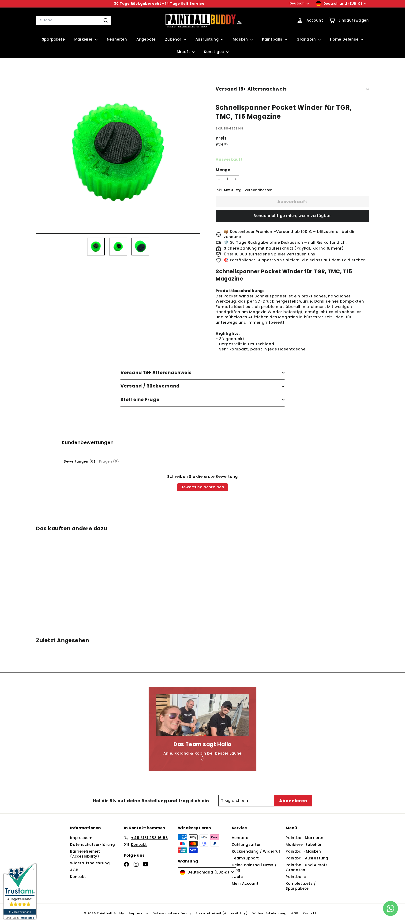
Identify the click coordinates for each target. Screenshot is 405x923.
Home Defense (345, 39)
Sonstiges (214, 51)
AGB (74, 869)
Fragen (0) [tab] (109, 461)
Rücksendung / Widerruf (256, 851)
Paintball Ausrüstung (307, 858)
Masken (241, 39)
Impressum (81, 837)
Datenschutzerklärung (92, 844)
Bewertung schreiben (202, 487)
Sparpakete (53, 39)
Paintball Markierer (304, 837)
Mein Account (245, 883)
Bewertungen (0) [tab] (79, 461)
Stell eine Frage (140, 399)
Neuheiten (117, 39)
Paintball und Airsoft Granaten (306, 867)
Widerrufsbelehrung (90, 863)
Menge (223, 170)
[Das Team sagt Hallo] (202, 715)
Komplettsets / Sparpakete (301, 886)
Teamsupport (245, 858)
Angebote (146, 39)
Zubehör (173, 39)
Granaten (306, 39)
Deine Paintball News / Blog (254, 867)
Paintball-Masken (303, 851)
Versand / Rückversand (150, 386)
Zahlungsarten (247, 844)
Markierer (84, 39)
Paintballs (273, 39)
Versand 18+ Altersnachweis (251, 89)
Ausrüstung (207, 39)
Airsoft (183, 51)
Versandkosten (258, 190)
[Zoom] (118, 151)
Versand (240, 837)
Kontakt (78, 876)
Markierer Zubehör (304, 844)
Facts (237, 876)
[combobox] (73, 20)
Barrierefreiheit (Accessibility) (85, 854)
